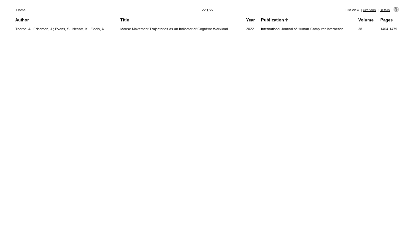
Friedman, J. (43, 29)
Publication (272, 20)
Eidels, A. (97, 29)
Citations (369, 10)
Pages (386, 20)
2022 (250, 29)
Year (250, 20)
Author (22, 20)
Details (385, 10)
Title (124, 20)
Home (21, 10)
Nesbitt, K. (80, 29)
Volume (366, 20)
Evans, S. (62, 29)
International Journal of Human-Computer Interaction (302, 29)
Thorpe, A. (23, 29)
